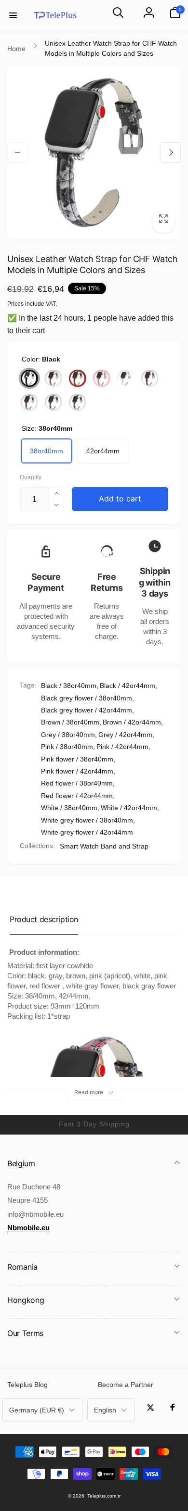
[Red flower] (29, 402)
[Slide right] (171, 152)
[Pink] (101, 378)
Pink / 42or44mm (122, 746)
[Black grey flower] (77, 402)
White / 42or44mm (129, 808)
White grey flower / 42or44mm (87, 832)
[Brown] (77, 378)
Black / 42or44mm (127, 685)
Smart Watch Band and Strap (104, 846)
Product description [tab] (44, 919)
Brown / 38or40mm (70, 722)
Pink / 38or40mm (67, 746)
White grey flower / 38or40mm (87, 820)
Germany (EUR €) (36, 1410)
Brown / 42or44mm (132, 722)
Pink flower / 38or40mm (77, 759)
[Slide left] (17, 152)
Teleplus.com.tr (104, 1496)
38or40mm (46, 451)
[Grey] (53, 378)
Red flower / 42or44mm (77, 795)
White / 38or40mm (69, 808)
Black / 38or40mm (68, 685)
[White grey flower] (53, 402)
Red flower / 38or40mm (77, 783)
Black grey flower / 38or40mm (86, 698)
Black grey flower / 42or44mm (86, 710)
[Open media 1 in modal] (94, 152)
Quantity (30, 478)
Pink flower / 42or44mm (77, 771)
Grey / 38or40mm (68, 734)
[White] (125, 378)
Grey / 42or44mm (125, 734)
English (105, 1410)
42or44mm (103, 451)
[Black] (29, 378)
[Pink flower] (150, 378)
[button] (13, 15)
